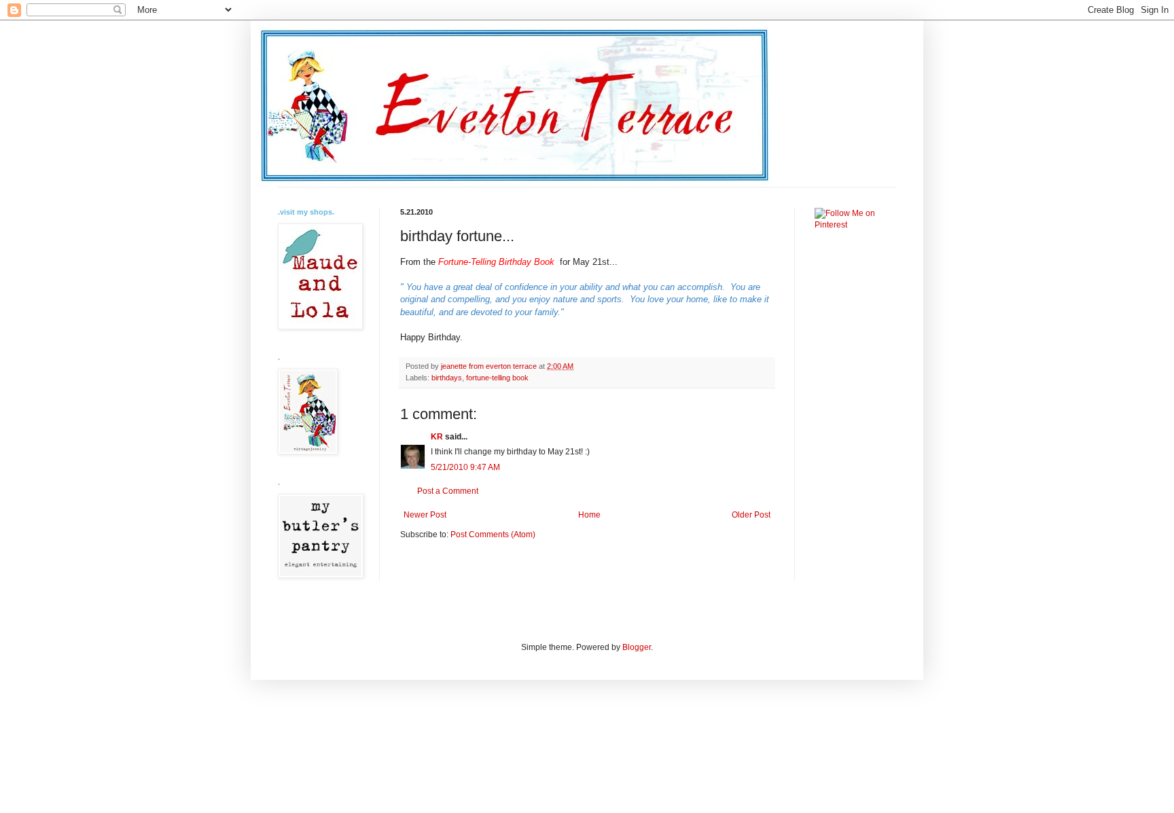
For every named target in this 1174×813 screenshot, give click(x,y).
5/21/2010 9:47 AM (465, 467)
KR (437, 436)
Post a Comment (447, 491)
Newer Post (425, 515)
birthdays (446, 378)
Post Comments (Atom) (492, 534)
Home (589, 515)
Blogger (636, 647)
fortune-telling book (497, 378)
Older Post (751, 515)
